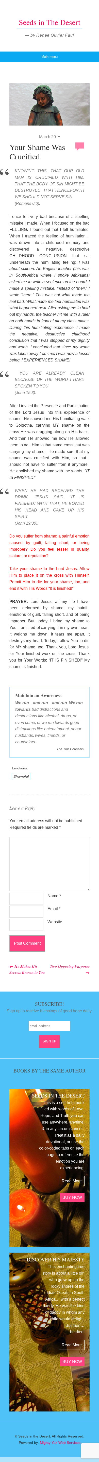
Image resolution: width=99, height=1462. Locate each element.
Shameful (21, 776)
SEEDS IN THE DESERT (58, 1095)
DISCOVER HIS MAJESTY (56, 1259)
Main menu (49, 57)
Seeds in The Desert (49, 22)
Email (53, 909)
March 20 (47, 137)
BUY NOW (72, 1197)
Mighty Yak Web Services (60, 1443)
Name (54, 896)
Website (54, 922)
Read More (72, 1181)
